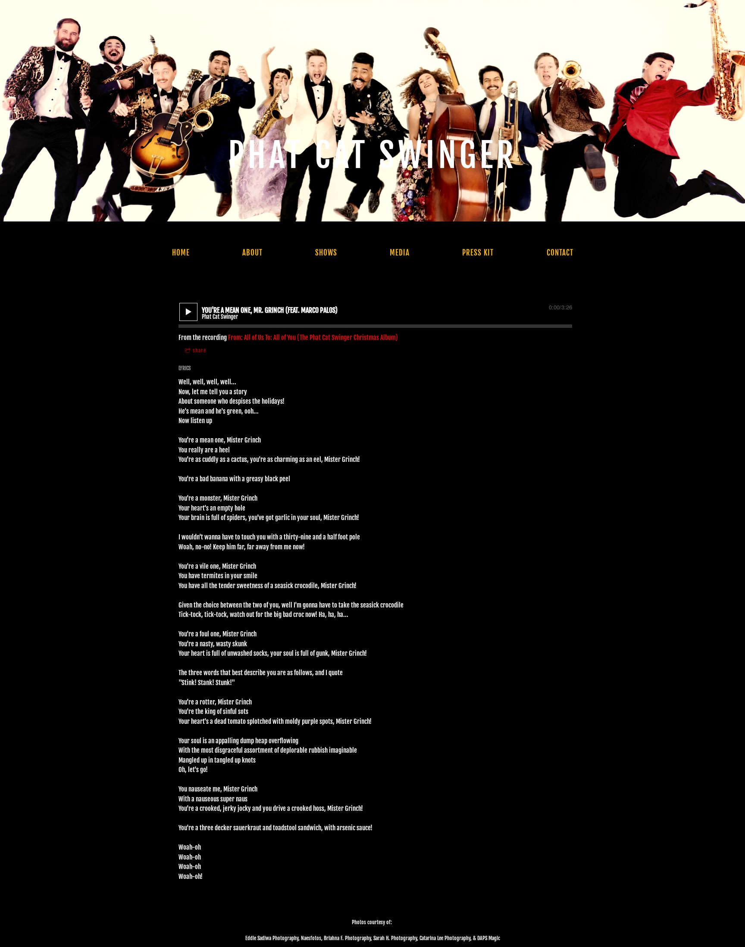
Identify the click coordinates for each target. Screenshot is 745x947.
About (252, 252)
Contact (560, 252)
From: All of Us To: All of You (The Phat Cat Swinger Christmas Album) (313, 337)
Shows (326, 252)
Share (199, 350)
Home (181, 252)
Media (400, 252)
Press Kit (478, 252)
